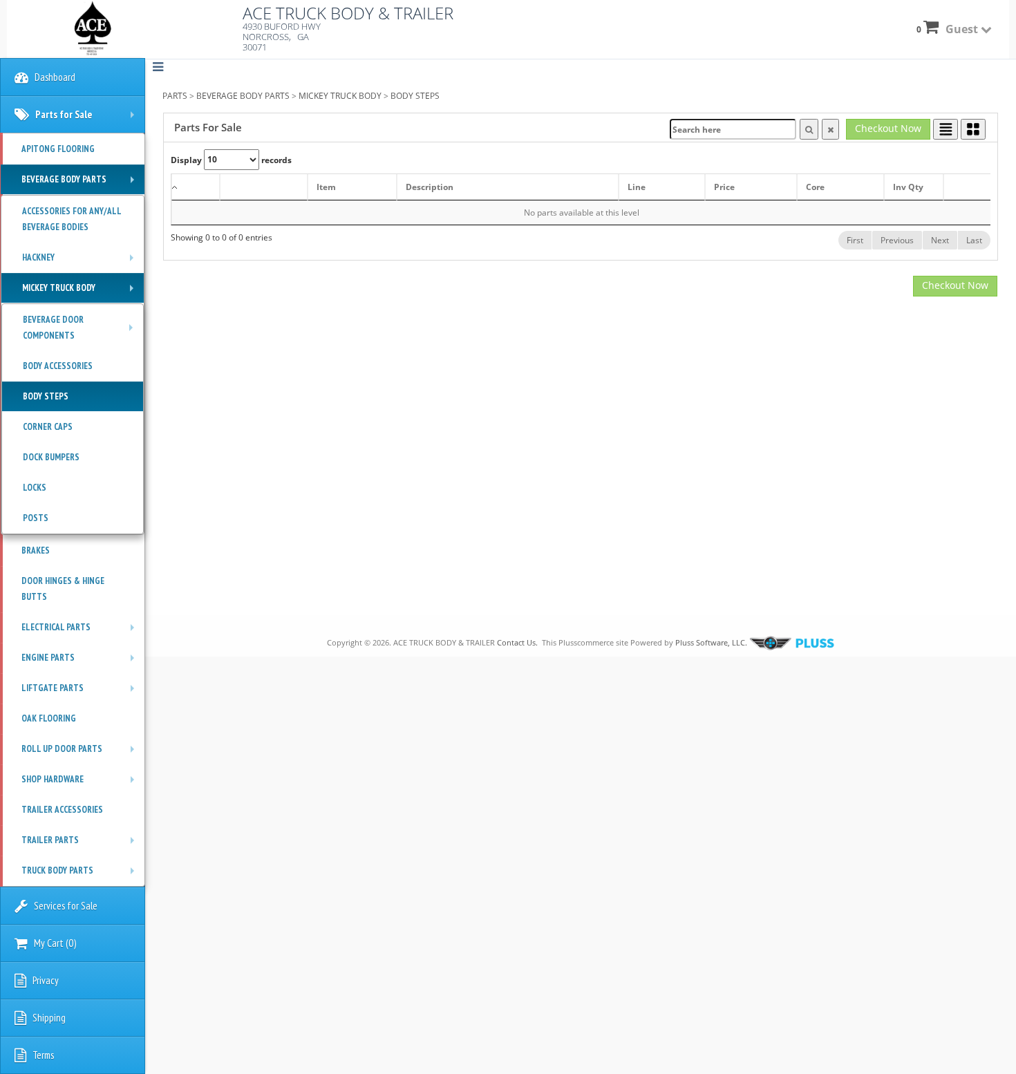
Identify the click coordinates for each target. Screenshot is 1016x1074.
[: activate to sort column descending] (195, 187)
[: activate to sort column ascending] (264, 187)
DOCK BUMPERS (51, 457)
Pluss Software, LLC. (711, 642)
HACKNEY (81, 262)
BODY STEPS (415, 96)
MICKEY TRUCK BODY (340, 96)
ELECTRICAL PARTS (81, 631)
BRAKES (35, 550)
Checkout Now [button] (888, 128)
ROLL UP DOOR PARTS (81, 753)
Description (429, 187)
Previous (897, 240)
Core (815, 187)
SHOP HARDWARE (81, 783)
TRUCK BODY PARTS (81, 875)
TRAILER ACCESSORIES (62, 810)
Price (724, 187)
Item (326, 187)
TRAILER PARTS (81, 844)
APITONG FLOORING (58, 149)
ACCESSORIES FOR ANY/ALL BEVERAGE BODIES (72, 219)
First (855, 240)
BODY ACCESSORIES (58, 366)
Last (974, 240)
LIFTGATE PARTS (81, 692)
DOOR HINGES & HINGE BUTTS (62, 589)
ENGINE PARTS (81, 662)
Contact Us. (517, 642)
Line (637, 187)
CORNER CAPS (48, 427)
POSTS (35, 518)
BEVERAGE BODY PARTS (243, 96)
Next (940, 240)
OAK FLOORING (48, 718)
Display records (231, 159)
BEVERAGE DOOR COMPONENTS (81, 330)
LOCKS (34, 487)
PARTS (174, 96)
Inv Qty (908, 187)
